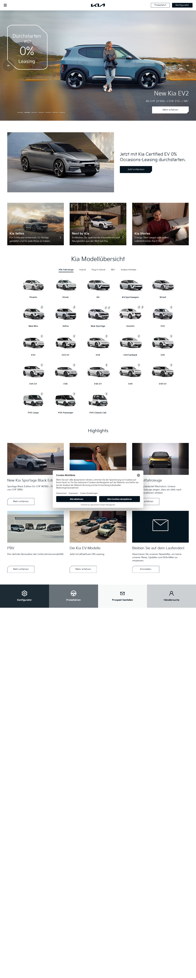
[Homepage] (98, 5)
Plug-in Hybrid (98, 269)
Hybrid (82, 269)
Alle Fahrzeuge (66, 269)
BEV (113, 269)
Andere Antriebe (128, 269)
